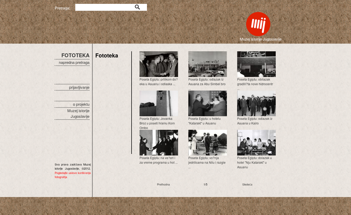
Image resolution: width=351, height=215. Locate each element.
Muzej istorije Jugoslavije (78, 113)
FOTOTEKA (75, 55)
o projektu (81, 104)
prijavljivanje (79, 87)
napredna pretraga (74, 62)
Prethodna (163, 184)
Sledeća (247, 184)
